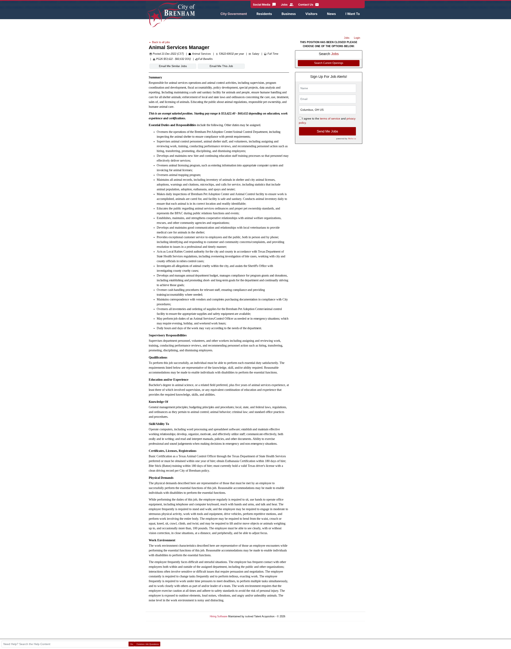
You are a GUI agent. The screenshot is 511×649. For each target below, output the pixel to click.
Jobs (347, 37)
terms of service (330, 118)
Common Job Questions (148, 644)
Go (131, 644)
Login (357, 37)
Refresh (296, 616)
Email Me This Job (221, 66)
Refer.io (352, 139)
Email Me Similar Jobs (173, 66)
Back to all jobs (160, 42)
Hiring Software (218, 616)
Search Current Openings (328, 63)
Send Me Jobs (327, 131)
